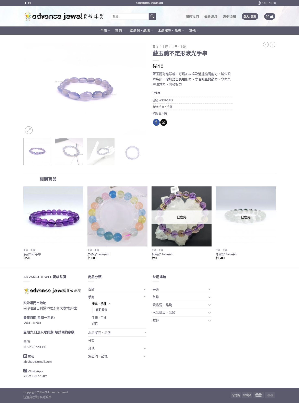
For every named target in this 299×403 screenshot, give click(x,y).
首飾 (118, 30)
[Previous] (31, 89)
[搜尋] (152, 16)
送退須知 (229, 16)
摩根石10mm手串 (98, 254)
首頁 (155, 46)
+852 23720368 (34, 347)
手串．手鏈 (179, 46)
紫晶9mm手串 (32, 254)
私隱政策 (45, 397)
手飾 (103, 30)
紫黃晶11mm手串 (163, 254)
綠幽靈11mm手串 (227, 254)
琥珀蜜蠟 (101, 309)
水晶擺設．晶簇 (169, 30)
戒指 (95, 323)
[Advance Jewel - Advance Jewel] (64, 16)
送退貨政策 (30, 397)
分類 (91, 340)
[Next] (139, 89)
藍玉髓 (163, 113)
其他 (192, 30)
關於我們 (192, 16)
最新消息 (210, 16)
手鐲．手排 (99, 317)
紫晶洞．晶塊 (140, 30)
